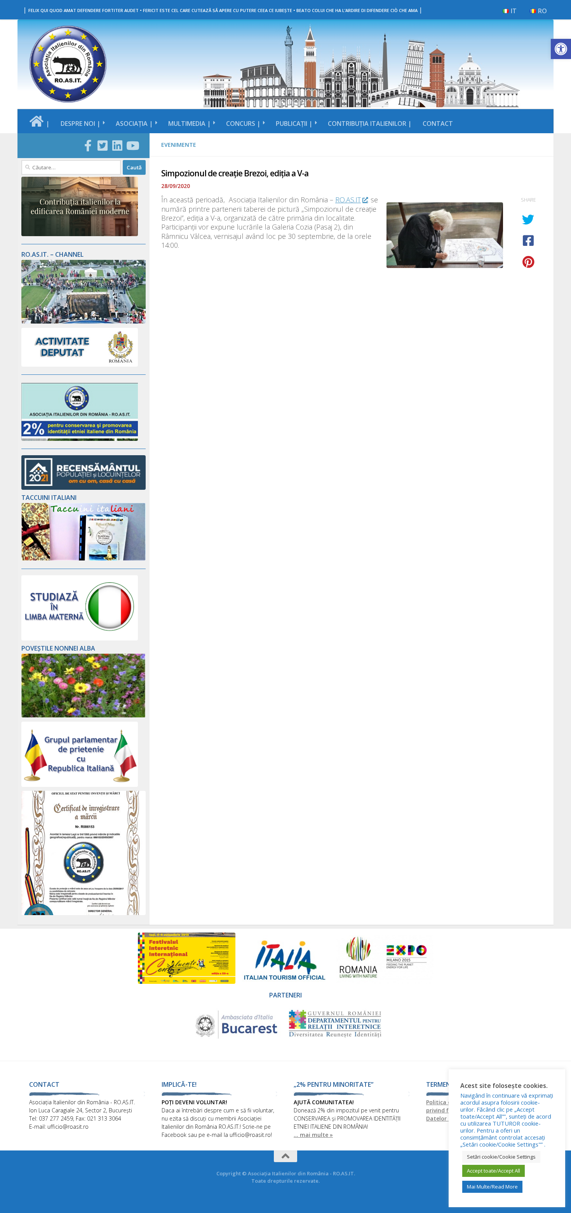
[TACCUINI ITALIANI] (83, 558)
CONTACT (438, 123)
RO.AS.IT (348, 199)
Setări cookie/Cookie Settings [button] (501, 1156)
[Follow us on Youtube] (132, 145)
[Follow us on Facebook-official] (88, 145)
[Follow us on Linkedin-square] (117, 145)
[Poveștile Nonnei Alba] (83, 715)
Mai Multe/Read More (492, 1186)
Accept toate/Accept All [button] (493, 1170)
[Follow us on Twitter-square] (102, 145)
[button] (561, 49)
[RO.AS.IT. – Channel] (83, 321)
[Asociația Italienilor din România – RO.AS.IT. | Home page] (68, 64)
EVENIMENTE (178, 144)
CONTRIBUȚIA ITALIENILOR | (370, 123)
